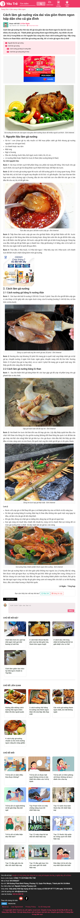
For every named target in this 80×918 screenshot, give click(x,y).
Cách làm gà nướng (13, 46)
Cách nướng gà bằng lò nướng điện (19, 49)
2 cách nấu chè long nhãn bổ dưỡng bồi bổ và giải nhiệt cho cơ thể (63, 642)
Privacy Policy (30, 907)
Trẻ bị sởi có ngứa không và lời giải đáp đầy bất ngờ (15, 808)
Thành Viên (67, 5)
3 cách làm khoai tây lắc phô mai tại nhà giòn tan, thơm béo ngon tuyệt (39, 642)
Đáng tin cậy (57, 593)
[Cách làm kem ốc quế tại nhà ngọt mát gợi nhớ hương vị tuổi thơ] (15, 628)
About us (5, 907)
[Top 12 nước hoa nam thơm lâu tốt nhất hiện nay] (63, 794)
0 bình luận (10, 599)
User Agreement (17, 907)
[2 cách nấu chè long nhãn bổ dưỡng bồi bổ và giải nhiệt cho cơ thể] (63, 628)
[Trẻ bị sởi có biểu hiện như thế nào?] (15, 823)
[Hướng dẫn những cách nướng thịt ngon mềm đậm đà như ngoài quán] (15, 696)
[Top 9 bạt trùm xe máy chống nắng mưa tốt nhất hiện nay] (39, 794)
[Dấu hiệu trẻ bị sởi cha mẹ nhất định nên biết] (63, 852)
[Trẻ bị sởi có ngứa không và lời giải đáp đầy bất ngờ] (15, 794)
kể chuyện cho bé (48, 875)
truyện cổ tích (17, 875)
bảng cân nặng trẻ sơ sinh (32, 875)
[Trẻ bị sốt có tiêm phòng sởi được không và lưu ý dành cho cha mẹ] (63, 764)
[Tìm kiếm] (41, 4)
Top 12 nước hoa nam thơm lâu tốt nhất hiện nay (62, 808)
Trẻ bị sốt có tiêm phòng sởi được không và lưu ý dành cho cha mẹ (63, 777)
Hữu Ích (46, 593)
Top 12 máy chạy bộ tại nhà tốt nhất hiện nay (38, 835)
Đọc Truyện (58, 5)
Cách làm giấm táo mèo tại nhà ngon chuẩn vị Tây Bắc (14, 671)
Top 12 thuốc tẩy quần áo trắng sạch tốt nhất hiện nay (62, 836)
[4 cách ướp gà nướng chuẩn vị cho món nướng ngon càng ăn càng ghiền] (15, 727)
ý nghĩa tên (59, 875)
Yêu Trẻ (12, 4)
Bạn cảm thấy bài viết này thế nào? (27, 593)
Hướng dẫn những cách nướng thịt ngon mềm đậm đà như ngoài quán (14, 709)
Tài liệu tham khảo (33, 25)
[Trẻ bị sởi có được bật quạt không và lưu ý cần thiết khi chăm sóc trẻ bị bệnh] (39, 764)
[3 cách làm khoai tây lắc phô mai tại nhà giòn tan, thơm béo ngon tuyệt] (39, 628)
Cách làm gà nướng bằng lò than (18, 52)
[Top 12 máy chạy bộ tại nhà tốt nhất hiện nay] (39, 823)
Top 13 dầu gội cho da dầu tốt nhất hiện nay (14, 864)
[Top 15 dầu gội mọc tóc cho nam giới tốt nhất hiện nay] (39, 852)
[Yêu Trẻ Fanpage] (26, 900)
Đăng (71, 611)
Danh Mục (49, 5)
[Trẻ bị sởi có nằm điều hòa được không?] (15, 764)
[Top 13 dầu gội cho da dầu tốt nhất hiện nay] (15, 852)
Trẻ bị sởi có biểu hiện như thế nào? (14, 835)
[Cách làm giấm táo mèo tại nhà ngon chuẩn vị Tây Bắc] (15, 657)
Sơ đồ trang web (44, 907)
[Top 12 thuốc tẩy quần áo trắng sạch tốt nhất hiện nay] (63, 823)
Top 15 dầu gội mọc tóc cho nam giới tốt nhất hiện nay (38, 865)
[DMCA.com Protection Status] (9, 905)
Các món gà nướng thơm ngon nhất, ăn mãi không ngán (63, 709)
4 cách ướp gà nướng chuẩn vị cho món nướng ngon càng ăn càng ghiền (15, 740)
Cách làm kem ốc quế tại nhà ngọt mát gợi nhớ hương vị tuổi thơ (15, 642)
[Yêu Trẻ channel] (21, 900)
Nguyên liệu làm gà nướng (15, 43)
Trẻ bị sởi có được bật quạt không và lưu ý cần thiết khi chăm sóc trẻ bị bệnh (39, 778)
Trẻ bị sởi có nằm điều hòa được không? (14, 776)
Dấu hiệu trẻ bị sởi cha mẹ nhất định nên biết (62, 864)
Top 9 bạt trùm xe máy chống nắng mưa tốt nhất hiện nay (38, 808)
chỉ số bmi (67, 875)
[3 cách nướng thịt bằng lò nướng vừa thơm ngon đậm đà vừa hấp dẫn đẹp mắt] (39, 696)
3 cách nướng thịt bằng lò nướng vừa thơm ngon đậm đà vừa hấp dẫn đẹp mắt (39, 710)
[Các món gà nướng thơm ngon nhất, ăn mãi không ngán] (63, 696)
